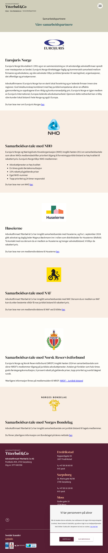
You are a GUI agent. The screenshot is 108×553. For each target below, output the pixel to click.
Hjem (7, 11)
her (42, 104)
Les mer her (94, 527)
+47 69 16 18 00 (66, 488)
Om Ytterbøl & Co (15, 11)
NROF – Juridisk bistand (71, 380)
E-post (62, 468)
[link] (15, 5)
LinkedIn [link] (9, 538)
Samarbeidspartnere (29, 11)
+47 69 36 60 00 (66, 465)
